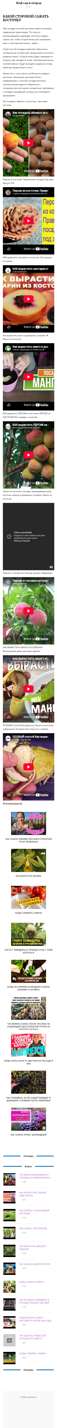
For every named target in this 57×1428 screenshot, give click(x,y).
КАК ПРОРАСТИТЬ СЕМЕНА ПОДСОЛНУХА (32, 1194)
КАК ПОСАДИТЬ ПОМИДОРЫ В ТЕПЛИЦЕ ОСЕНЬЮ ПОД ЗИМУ (34, 1301)
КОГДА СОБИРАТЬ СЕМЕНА (32, 1353)
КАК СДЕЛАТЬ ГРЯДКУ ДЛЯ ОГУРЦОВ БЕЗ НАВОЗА (32, 1337)
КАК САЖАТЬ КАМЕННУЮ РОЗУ (34, 1264)
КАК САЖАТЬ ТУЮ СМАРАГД (33, 1228)
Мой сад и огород (28, 3)
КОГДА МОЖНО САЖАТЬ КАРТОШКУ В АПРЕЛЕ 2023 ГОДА (35, 1319)
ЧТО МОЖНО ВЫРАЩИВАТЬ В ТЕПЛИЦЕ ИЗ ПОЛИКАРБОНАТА (34, 1176)
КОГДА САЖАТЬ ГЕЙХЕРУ (31, 1281)
